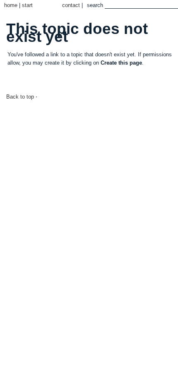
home (10, 5)
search (95, 5)
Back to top (20, 97)
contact (71, 5)
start (27, 5)
